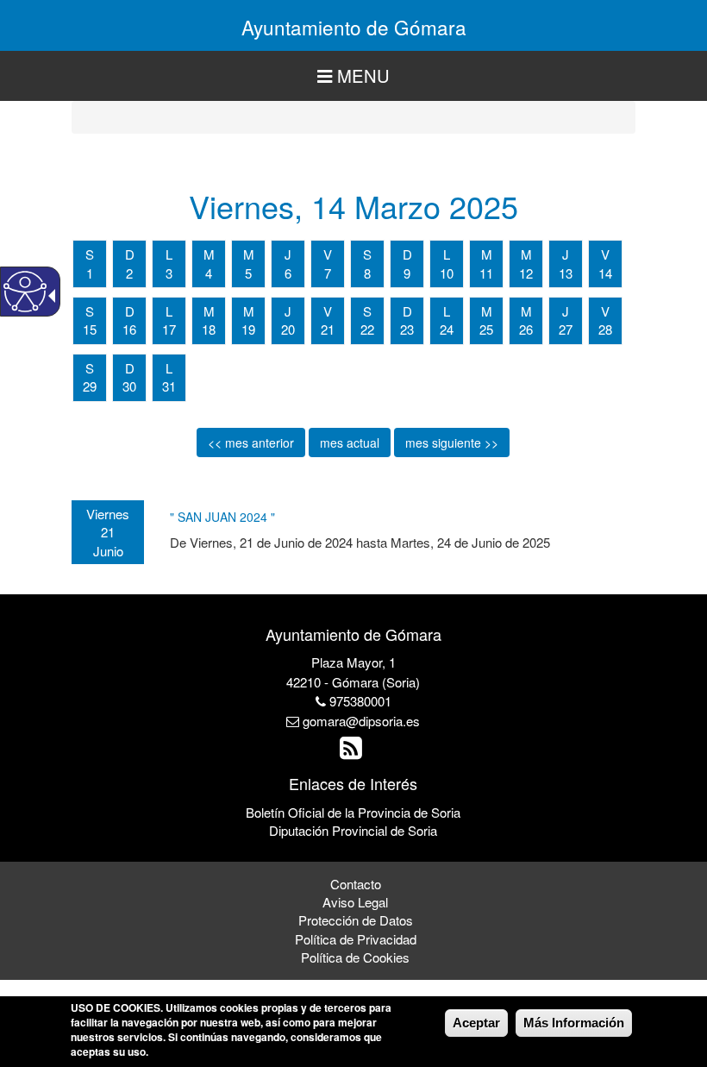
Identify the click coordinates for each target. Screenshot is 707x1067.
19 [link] (248, 329)
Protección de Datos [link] (355, 920)
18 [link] (209, 329)
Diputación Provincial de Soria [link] (353, 830)
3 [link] (169, 273)
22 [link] (367, 329)
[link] (353, 752)
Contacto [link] (355, 884)
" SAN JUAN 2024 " (222, 516)
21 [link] (328, 329)
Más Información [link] (573, 1022)
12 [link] (526, 273)
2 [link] (129, 273)
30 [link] (129, 386)
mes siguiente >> (451, 442)
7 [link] (327, 273)
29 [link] (90, 386)
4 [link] (208, 273)
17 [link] (169, 329)
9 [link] (407, 273)
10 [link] (447, 273)
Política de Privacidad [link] (355, 939)
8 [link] (367, 273)
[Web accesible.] (25, 291)
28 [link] (605, 329)
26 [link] (526, 329)
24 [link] (447, 329)
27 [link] (565, 329)
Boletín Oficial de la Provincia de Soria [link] (353, 812)
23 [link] (407, 329)
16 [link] (129, 329)
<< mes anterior (251, 442)
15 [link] (90, 329)
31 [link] (169, 386)
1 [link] (89, 273)
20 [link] (288, 329)
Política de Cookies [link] (355, 957)
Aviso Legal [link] (355, 902)
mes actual (349, 442)
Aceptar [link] (476, 1022)
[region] (353, 76)
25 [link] (486, 329)
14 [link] (605, 273)
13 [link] (565, 273)
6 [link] (288, 273)
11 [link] (486, 273)
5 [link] (248, 273)
